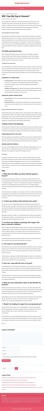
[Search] (16, 368)
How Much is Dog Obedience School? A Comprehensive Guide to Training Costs (19, 377)
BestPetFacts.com (6, 398)
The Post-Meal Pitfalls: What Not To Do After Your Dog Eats (14, 380)
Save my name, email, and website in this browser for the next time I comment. (20, 356)
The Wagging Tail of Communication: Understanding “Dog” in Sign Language (18, 382)
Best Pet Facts (21, 408)
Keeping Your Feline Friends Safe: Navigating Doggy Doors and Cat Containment (19, 384)
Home (3, 13)
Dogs (5, 13)
